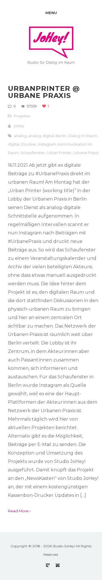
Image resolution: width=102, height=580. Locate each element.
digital (13, 144)
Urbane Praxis (85, 152)
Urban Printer (59, 152)
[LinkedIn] (58, 565)
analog (20, 135)
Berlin (61, 135)
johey (19, 126)
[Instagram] (48, 565)
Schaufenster (32, 152)
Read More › (19, 511)
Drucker (28, 144)
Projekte (22, 116)
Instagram (47, 144)
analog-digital (41, 135)
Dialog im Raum (82, 135)
